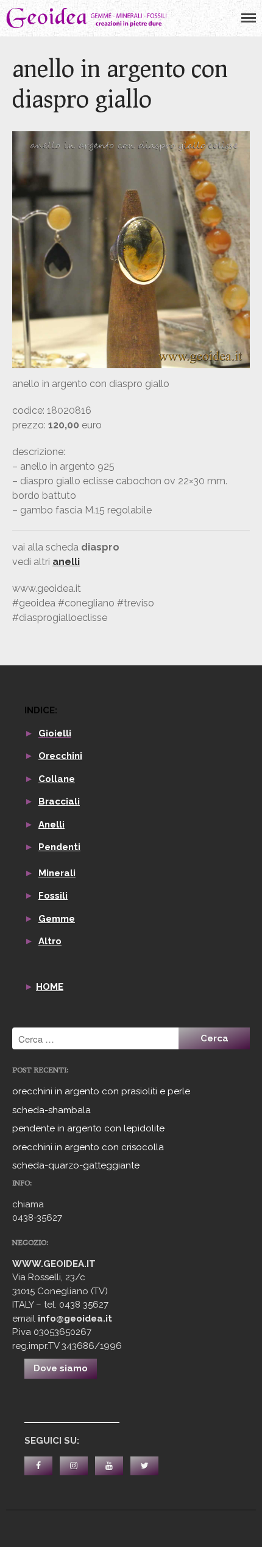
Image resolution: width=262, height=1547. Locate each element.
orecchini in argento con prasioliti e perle (101, 1091)
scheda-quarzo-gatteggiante (76, 1165)
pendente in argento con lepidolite (88, 1128)
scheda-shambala (51, 1110)
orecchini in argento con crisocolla (88, 1147)
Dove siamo (61, 1368)
